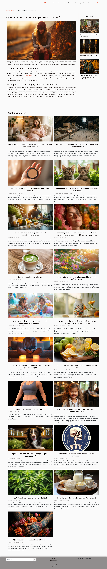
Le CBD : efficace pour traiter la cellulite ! (30, 498)
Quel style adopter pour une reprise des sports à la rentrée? (89, 77)
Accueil (8, 11)
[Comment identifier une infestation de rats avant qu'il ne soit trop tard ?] (76, 129)
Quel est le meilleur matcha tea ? (30, 277)
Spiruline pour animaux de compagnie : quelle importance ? (30, 455)
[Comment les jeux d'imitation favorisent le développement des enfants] (30, 305)
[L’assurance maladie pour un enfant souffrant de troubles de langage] (76, 394)
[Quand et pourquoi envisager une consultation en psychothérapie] (30, 349)
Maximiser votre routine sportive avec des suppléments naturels (30, 234)
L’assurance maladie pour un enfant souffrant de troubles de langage (76, 410)
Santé (69, 3)
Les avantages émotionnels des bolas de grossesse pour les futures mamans (30, 145)
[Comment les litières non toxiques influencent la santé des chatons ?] (76, 173)
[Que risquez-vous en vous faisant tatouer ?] (30, 524)
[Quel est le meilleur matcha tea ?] (30, 261)
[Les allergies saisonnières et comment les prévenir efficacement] (76, 261)
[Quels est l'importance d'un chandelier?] (89, 46)
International (61, 3)
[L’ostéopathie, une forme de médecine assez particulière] (76, 438)
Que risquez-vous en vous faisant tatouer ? (30, 540)
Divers (89, 3)
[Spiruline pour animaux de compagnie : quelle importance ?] (30, 438)
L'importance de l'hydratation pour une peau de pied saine (76, 366)
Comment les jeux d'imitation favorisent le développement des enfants (30, 322)
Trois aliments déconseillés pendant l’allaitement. (76, 498)
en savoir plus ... (28, 75)
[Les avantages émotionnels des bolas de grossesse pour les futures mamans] (30, 129)
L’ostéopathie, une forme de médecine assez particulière (76, 454)
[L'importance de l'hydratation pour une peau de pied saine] (76, 349)
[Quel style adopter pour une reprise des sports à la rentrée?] (89, 66)
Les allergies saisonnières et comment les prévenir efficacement (77, 278)
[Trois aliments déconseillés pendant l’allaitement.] (76, 482)
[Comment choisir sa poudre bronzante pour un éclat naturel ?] (30, 173)
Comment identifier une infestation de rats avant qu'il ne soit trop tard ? (76, 145)
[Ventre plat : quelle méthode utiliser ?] (30, 394)
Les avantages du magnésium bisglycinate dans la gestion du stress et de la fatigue (76, 322)
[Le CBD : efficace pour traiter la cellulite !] (30, 482)
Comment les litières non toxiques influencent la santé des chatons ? (76, 189)
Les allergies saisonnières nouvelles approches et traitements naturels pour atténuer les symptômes (76, 234)
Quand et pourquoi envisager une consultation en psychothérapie (30, 366)
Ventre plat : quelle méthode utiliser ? (30, 409)
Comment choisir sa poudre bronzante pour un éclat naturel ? (30, 189)
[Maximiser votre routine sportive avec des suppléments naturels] (30, 217)
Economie (52, 3)
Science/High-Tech (79, 3)
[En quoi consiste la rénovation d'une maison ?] (89, 26)
